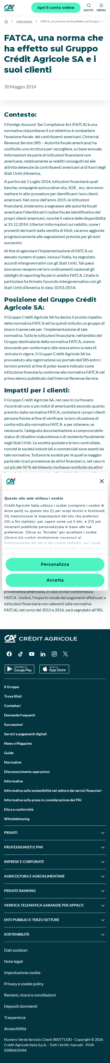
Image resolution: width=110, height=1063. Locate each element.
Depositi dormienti (20, 1006)
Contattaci (12, 705)
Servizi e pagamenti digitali (25, 734)
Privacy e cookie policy (23, 983)
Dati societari (16, 950)
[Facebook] (9, 654)
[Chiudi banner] (101, 481)
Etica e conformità (18, 809)
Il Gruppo (11, 687)
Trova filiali (13, 696)
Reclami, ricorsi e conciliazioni (30, 994)
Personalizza (55, 564)
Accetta (55, 580)
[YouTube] (32, 654)
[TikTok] (20, 654)
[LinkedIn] (43, 654)
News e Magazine (18, 743)
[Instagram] (54, 654)
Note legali (13, 961)
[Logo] (9, 7)
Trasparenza (15, 1017)
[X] (65, 654)
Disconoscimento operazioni (27, 771)
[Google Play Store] (19, 669)
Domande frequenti (19, 715)
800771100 (62, 1039)
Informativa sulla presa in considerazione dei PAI (42, 800)
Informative (24, 21)
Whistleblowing (16, 819)
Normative (12, 762)
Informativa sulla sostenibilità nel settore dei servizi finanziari (53, 790)
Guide (9, 753)
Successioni (13, 724)
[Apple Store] (54, 669)
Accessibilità (15, 1028)
